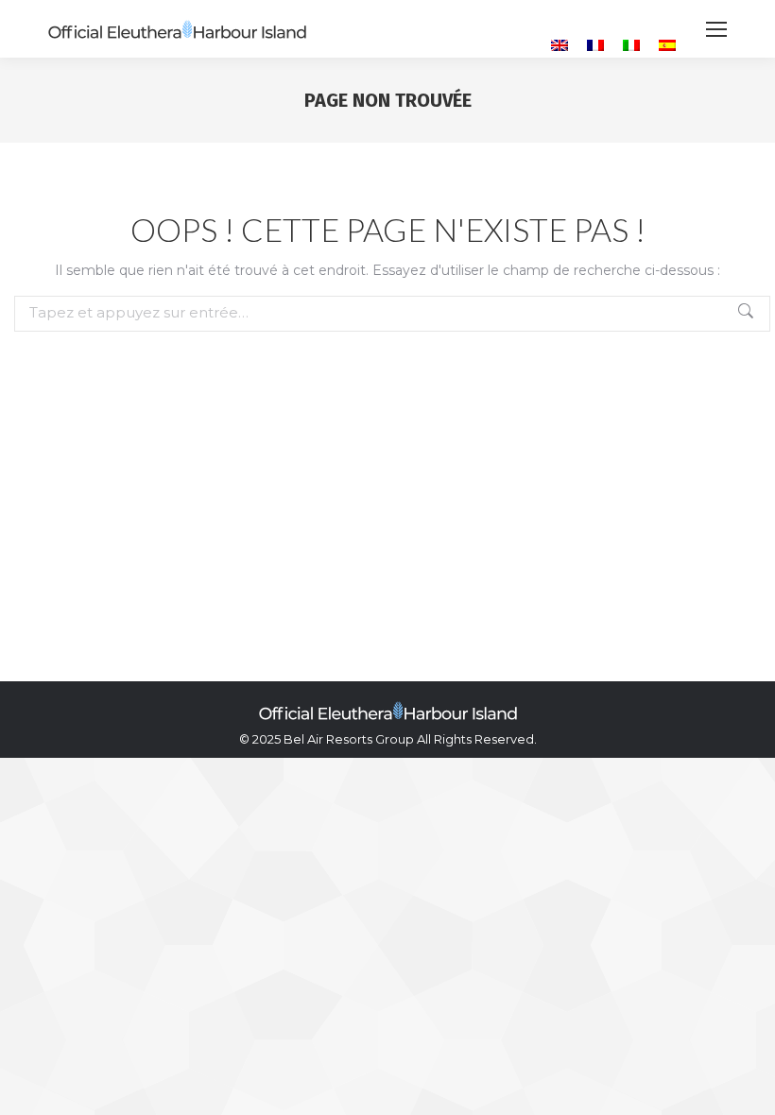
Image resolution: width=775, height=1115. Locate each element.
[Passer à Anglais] (559, 45)
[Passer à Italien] (631, 45)
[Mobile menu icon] (716, 29)
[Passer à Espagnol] (667, 45)
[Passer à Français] (595, 45)
